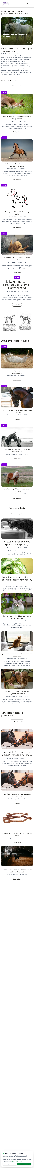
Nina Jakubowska (11, 168)
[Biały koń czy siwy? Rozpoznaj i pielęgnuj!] (17, 31)
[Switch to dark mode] (28, 3)
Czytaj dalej (17, 304)
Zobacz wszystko (17, 86)
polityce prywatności (17, 1161)
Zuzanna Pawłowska (8, 39)
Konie (6, 31)
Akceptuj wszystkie (24, 1164)
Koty (4, 233)
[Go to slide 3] (30, 42)
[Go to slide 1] (27, 42)
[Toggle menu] (31, 4)
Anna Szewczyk (12, 121)
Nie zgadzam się (10, 1164)
